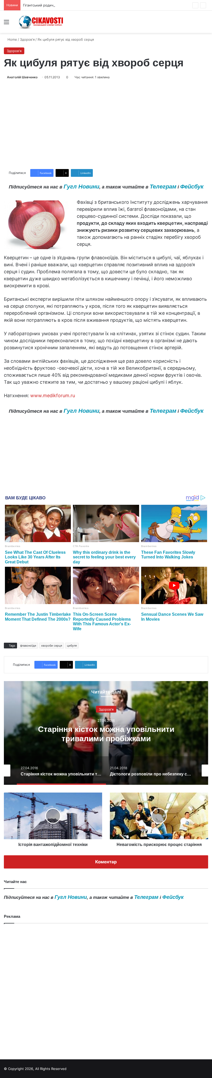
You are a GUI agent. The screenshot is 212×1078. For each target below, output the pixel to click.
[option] (106, 733)
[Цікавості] (41, 21)
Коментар (106, 861)
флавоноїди (28, 645)
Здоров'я (27, 39)
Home (11, 39)
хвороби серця (51, 645)
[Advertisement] (106, 124)
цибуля (72, 645)
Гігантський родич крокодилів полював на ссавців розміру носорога (80, 5)
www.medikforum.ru (52, 395)
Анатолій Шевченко (22, 77)
